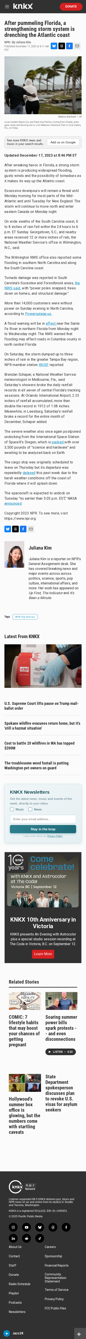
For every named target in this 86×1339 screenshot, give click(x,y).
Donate (71, 6)
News (38, 809)
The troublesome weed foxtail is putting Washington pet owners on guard (36, 765)
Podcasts (15, 1302)
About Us (15, 1247)
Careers (50, 1247)
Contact (14, 1256)
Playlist (14, 1293)
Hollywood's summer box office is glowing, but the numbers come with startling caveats (24, 1115)
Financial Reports (57, 1265)
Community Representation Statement (55, 1278)
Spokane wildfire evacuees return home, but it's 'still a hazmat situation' (42, 725)
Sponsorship (53, 1256)
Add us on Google (63, 142)
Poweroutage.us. (38, 314)
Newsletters (17, 1312)
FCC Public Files (55, 1308)
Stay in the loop (43, 829)
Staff (12, 1265)
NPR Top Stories (25, 617)
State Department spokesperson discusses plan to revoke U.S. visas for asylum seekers (61, 1093)
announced (13, 503)
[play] (6, 1333)
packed (58, 442)
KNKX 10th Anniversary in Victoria (43, 922)
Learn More (43, 954)
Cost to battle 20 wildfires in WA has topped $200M (39, 745)
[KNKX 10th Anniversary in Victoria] (43, 881)
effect (51, 323)
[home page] (23, 8)
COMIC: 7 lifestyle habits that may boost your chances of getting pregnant (24, 1030)
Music (20, 809)
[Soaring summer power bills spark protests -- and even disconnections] (61, 1001)
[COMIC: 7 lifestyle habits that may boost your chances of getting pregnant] (25, 1001)
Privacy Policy (55, 836)
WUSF (44, 365)
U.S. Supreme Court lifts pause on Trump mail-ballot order (41, 706)
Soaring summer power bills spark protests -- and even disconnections (61, 1028)
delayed (29, 473)
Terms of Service (57, 1290)
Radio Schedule (19, 1284)
